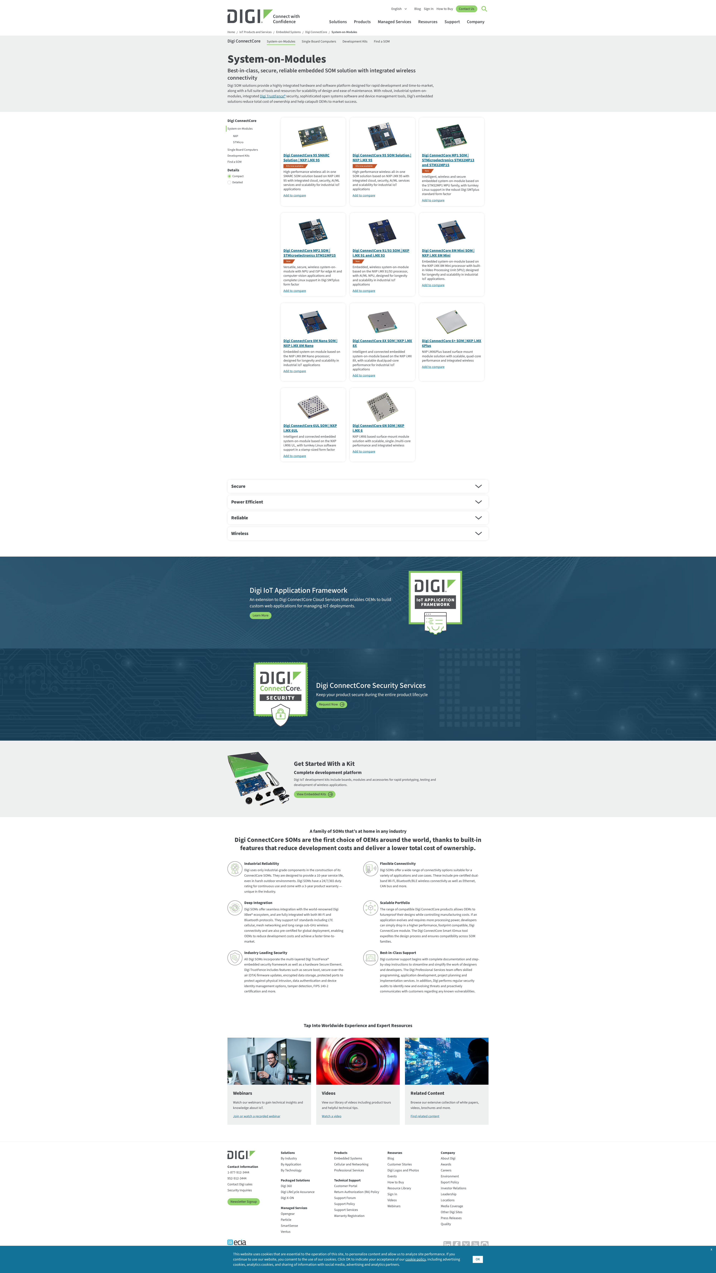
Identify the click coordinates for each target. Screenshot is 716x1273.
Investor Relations (453, 1188)
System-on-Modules (344, 32)
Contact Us (466, 9)
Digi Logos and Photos (403, 1170)
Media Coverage (452, 1206)
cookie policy (415, 1259)
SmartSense (289, 1225)
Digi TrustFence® (272, 96)
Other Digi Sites (451, 1212)
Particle (286, 1219)
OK (478, 1259)
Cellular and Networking (351, 1164)
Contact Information (242, 1167)
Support (452, 21)
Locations (448, 1200)
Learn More (260, 615)
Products (362, 21)
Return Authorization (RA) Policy (356, 1192)
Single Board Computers (319, 41)
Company (475, 21)
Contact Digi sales (239, 1184)
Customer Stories (399, 1164)
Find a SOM (382, 41)
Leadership (448, 1194)
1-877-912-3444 (238, 1172)
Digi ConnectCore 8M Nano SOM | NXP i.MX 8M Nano (310, 343)
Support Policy (344, 1204)
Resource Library (399, 1188)
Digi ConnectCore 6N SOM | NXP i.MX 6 (378, 428)
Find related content (425, 1116)
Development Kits (355, 41)
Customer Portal (345, 1186)
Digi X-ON (287, 1198)
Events (392, 1176)
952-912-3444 (236, 1178)
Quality (446, 1224)
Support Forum (345, 1198)
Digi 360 (286, 1186)
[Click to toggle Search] (484, 9)
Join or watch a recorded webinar (256, 1116)
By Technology (291, 1170)
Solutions (338, 21)
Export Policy (450, 1182)
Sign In (429, 9)
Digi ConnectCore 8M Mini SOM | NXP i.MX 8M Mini (448, 253)
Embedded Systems (288, 32)
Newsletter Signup (243, 1201)
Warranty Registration (349, 1216)
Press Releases (451, 1218)
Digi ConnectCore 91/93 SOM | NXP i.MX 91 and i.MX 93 (381, 253)
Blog (417, 9)
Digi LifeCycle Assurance (298, 1192)
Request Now (328, 704)
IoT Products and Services (255, 32)
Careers (446, 1170)
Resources (427, 21)
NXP (235, 136)
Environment (450, 1176)
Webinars (394, 1206)
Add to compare (294, 195)
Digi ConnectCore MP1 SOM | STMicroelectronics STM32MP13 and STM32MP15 (448, 160)
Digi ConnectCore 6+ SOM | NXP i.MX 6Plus (451, 343)
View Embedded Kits (311, 794)
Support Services (346, 1210)
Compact (238, 176)
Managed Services (394, 21)
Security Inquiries (239, 1190)
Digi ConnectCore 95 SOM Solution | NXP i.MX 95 (382, 158)
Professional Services (349, 1170)
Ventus (286, 1231)
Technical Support (347, 1180)
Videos (392, 1200)
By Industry (289, 1158)
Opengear (288, 1213)
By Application (291, 1164)
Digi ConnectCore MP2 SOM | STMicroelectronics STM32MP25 (309, 253)
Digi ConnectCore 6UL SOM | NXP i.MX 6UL (310, 428)
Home (231, 32)
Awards (446, 1164)
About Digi (448, 1158)
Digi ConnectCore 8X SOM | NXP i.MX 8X (382, 343)
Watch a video (331, 1116)
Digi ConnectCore (316, 32)
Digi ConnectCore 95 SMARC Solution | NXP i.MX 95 (306, 158)
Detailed (237, 182)
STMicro (238, 142)
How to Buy (444, 9)
